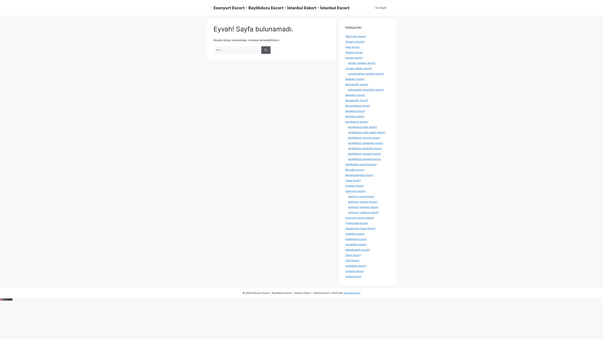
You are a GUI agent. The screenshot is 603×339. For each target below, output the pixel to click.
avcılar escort (353, 57)
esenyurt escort (355, 191)
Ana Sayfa (380, 7)
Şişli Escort (352, 260)
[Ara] (266, 50)
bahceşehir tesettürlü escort (366, 89)
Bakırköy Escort (355, 95)
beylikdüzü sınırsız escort (364, 137)
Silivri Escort (353, 255)
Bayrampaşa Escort (357, 105)
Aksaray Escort (354, 41)
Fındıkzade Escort (356, 223)
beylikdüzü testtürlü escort (365, 148)
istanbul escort (354, 233)
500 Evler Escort (355, 36)
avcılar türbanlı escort (361, 63)
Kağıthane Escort (356, 239)
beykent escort (354, 116)
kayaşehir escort (355, 244)
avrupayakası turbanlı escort (366, 73)
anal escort (352, 47)
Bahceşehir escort (356, 84)
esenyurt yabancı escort (363, 212)
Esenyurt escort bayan (359, 217)
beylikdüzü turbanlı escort (364, 159)
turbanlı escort (354, 271)
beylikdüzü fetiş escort (362, 127)
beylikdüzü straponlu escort (365, 143)
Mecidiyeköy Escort (357, 249)
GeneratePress (352, 292)
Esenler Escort (354, 185)
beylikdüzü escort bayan (361, 164)
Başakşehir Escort (356, 100)
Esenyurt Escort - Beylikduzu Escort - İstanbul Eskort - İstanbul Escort (282, 7)
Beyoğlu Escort (354, 169)
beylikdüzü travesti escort (364, 153)
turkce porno (353, 276)
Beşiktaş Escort (355, 111)
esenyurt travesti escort (363, 207)
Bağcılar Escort (354, 79)
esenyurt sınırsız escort (363, 201)
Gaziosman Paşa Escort (360, 228)
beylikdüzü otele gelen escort (366, 132)
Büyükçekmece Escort (359, 175)
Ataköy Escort (354, 52)
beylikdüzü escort (356, 121)
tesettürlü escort (355, 265)
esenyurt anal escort (361, 196)
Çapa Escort (353, 180)
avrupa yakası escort (358, 68)
